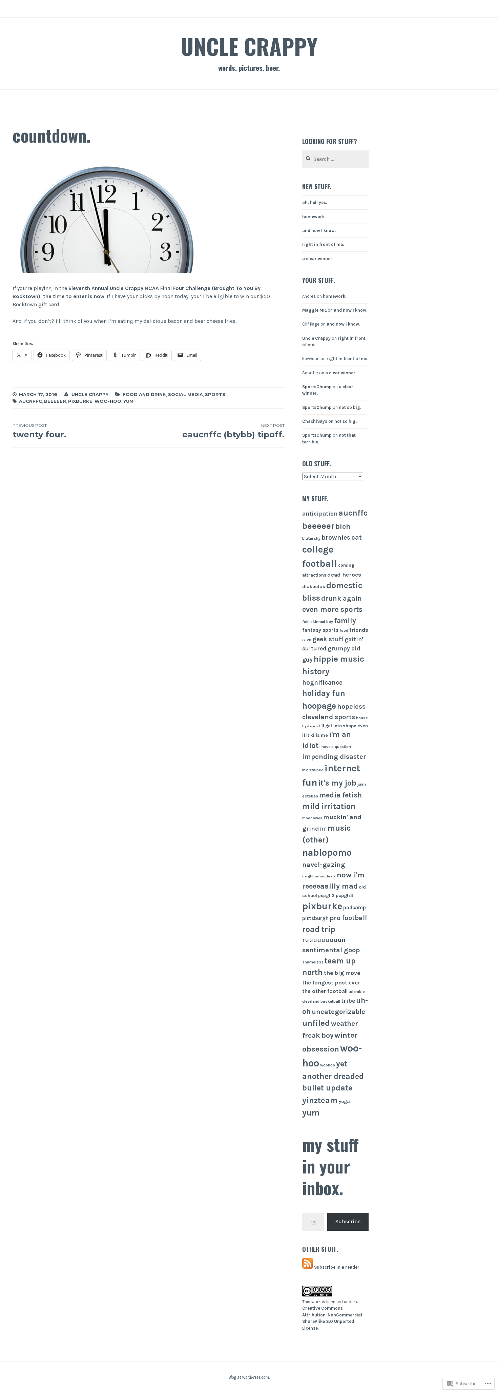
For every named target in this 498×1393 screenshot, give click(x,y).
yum (128, 401)
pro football (348, 918)
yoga (344, 1101)
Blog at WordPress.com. (249, 1377)
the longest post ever (331, 982)
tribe (348, 1000)
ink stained (313, 770)
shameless (313, 962)
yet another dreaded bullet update (333, 1076)
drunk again (341, 598)
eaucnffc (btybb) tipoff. (233, 431)
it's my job (337, 783)
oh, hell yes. (314, 202)
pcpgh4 (344, 895)
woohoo (327, 1065)
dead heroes (344, 574)
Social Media (185, 394)
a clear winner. (317, 258)
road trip (318, 929)
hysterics (310, 726)
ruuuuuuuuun (324, 939)
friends (358, 630)
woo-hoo (108, 401)
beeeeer (55, 401)
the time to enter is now (73, 296)
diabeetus (313, 586)
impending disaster (334, 756)
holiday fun (323, 693)
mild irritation (329, 806)
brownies (335, 537)
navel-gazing (323, 865)
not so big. (350, 407)
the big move (342, 973)
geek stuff (328, 639)
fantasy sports (320, 630)
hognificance (322, 682)
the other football (325, 991)
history (315, 671)
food (343, 630)
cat (356, 537)
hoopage (319, 706)
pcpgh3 (326, 895)
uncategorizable (338, 1011)
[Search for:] (335, 159)
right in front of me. (323, 244)
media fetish (340, 795)
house (362, 717)
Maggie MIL (314, 310)
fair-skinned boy (317, 621)
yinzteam (320, 1100)
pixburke (80, 401)
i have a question (335, 746)
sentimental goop (331, 950)
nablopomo (327, 852)
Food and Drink (144, 394)
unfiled (316, 1023)
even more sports (332, 609)
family (345, 620)
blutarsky (311, 538)
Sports (215, 394)
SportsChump (317, 386)
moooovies (312, 818)
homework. (314, 216)
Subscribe (347, 1221)
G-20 (306, 640)
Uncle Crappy (249, 45)
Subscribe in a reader (336, 1267)
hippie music (339, 659)
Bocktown (25, 296)
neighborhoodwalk (319, 876)
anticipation (319, 513)
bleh (342, 526)
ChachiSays (314, 421)
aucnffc (30, 401)
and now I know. (319, 230)
